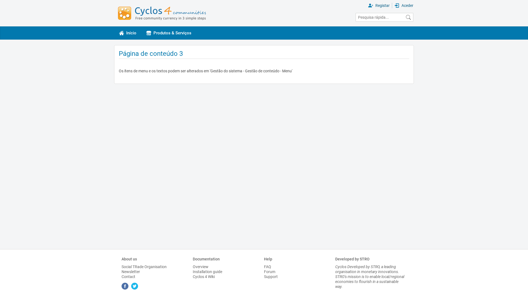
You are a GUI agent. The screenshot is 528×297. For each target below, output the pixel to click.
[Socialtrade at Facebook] (126, 288)
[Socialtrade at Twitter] (135, 288)
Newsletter (131, 272)
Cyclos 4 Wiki (204, 276)
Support (271, 276)
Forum (269, 272)
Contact (128, 276)
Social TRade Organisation (144, 267)
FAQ (267, 267)
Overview (200, 267)
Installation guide (207, 272)
